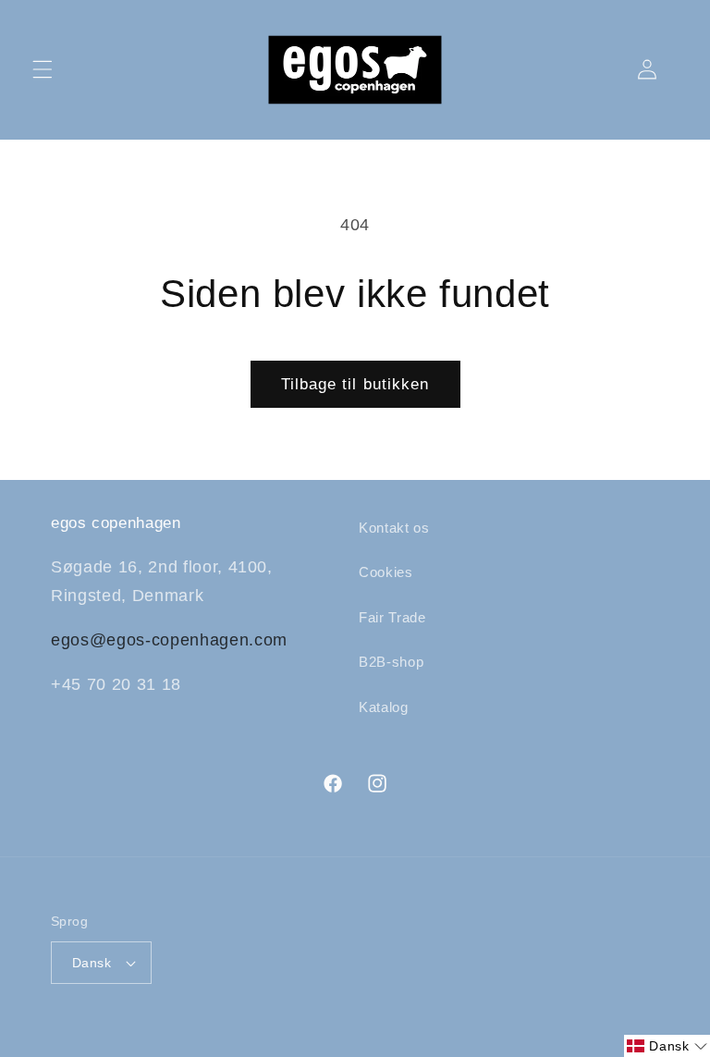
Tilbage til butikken (355, 383)
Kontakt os (394, 527)
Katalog (384, 707)
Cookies (386, 572)
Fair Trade (392, 617)
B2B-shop (391, 662)
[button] (42, 69)
